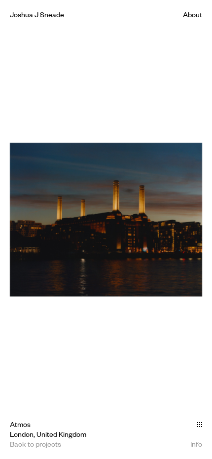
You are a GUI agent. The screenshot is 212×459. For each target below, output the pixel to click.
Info (196, 444)
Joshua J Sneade (37, 14)
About (192, 14)
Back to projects (35, 444)
